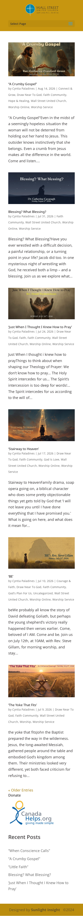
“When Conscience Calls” (29, 850)
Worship (25, 722)
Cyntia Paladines (23, 88)
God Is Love (51, 459)
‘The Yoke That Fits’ (22, 705)
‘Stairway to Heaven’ (23, 449)
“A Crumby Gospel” (22, 84)
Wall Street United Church (48, 101)
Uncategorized (43, 593)
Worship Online (18, 107)
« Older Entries (20, 790)
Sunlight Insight (45, 909)
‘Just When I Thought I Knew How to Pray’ (40, 327)
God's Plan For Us (20, 593)
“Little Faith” (18, 866)
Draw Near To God (29, 95)
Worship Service (42, 107)
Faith (22, 338)
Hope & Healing (18, 101)
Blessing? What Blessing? (27, 211)
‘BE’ (10, 576)
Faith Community (54, 95)
